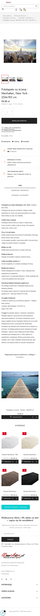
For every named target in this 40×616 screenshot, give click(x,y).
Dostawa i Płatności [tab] (20, 195)
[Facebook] (1, 579)
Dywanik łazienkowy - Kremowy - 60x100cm (30, 455)
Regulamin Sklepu (25, 544)
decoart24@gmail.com (8, 571)
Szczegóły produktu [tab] (20, 190)
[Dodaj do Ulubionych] (33, 417)
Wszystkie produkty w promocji (15, 507)
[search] (36, 6)
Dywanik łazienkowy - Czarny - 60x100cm (30, 491)
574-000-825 (13, 151)
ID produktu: (5, 136)
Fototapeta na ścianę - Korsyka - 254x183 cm (20, 410)
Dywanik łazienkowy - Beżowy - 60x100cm (10, 491)
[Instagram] (11, 579)
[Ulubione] (20, 9)
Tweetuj (16, 142)
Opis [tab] (20, 185)
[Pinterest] (6, 579)
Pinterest (26, 142)
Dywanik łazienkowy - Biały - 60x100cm (10, 455)
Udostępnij (6, 142)
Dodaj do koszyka (19, 121)
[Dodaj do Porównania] (37, 417)
